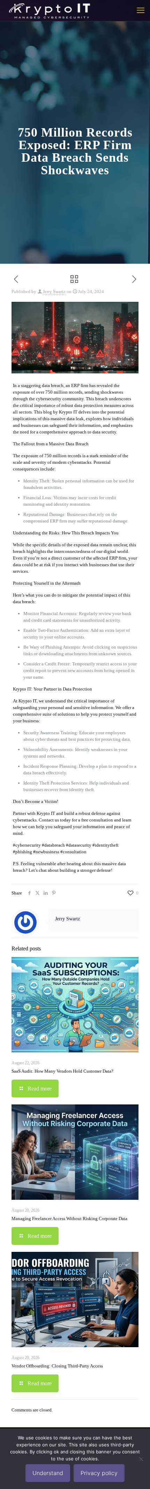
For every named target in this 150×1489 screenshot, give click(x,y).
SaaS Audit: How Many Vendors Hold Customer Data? (62, 1071)
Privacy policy (99, 1472)
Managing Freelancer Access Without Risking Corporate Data (69, 1218)
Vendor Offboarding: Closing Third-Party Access (57, 1365)
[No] (141, 1458)
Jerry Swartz (54, 291)
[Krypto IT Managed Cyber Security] (49, 10)
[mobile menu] (141, 10)
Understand (47, 1472)
